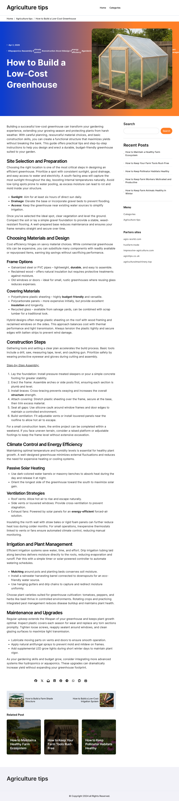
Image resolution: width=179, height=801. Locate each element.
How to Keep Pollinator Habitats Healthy (98, 744)
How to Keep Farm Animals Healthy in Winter (145, 192)
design (66, 51)
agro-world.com (132, 239)
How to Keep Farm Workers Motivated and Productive (148, 181)
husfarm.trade (131, 244)
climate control (37, 50)
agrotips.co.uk (131, 256)
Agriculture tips (27, 7)
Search (129, 124)
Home (103, 7)
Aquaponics (15, 51)
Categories (115, 7)
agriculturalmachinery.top (137, 261)
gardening (88, 51)
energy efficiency (76, 50)
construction (49, 51)
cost (59, 51)
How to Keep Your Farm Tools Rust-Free (60, 744)
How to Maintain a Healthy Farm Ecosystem (23, 744)
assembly (27, 51)
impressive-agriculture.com (138, 250)
